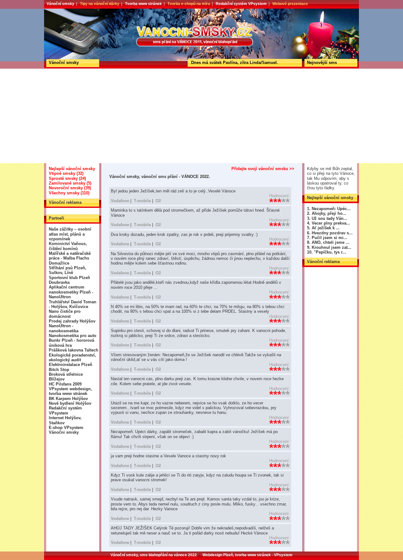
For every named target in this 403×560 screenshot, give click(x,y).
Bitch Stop (59, 369)
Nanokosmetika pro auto (72, 335)
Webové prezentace (290, 4)
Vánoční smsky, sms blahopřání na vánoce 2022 (154, 555)
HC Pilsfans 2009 (65, 384)
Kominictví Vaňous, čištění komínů (68, 246)
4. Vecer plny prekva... (328, 223)
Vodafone (120, 200)
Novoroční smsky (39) (70, 188)
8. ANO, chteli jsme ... (328, 242)
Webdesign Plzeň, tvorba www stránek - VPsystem (247, 555)
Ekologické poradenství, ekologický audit (72, 357)
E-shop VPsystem (66, 427)
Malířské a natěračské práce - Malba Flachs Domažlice (70, 258)
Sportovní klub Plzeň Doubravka (69, 280)
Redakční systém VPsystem (241, 4)
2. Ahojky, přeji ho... (326, 213)
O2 (158, 200)
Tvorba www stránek (143, 4)
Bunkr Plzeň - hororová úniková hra (71, 342)
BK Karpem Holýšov (68, 398)
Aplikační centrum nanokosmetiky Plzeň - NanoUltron (71, 292)
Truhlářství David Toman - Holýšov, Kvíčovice (72, 304)
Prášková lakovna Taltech (73, 350)
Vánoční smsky (60, 4)
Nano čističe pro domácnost (65, 313)
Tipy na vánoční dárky (99, 4)
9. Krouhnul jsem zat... (329, 247)
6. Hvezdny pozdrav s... (330, 233)
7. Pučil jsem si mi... (327, 237)
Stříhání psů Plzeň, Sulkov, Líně (67, 270)
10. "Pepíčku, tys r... (326, 252)
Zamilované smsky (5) (70, 183)
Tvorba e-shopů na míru (188, 4)
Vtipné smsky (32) (66, 173)
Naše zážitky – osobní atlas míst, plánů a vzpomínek (70, 234)
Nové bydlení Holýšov (70, 403)
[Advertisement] (201, 116)
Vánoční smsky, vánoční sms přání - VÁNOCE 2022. (67, 11)
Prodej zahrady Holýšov (72, 321)
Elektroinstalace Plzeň (70, 364)
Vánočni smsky (64, 432)
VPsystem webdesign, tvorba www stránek (70, 391)
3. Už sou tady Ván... (327, 218)
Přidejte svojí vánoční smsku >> (262, 168)
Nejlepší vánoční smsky (72, 168)
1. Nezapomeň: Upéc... (329, 208)
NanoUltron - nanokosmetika (63, 328)
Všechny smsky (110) (69, 193)
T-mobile (142, 200)
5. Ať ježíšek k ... (323, 228)
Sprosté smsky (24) (67, 178)
